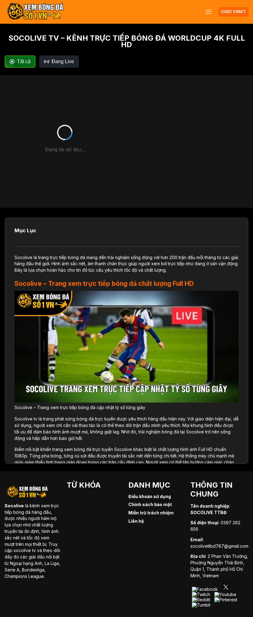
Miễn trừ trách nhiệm (151, 512)
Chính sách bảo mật (150, 504)
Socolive (23, 257)
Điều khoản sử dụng (149, 496)
